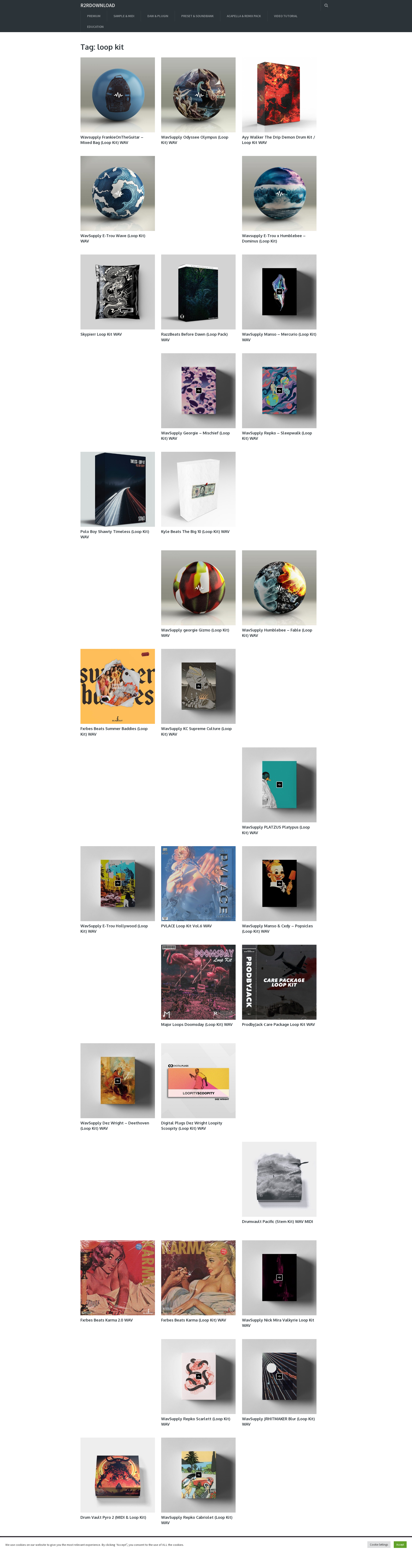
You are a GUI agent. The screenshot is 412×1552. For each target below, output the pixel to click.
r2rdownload (97, 5)
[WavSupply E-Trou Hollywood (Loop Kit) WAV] (117, 883)
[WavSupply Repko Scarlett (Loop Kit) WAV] (198, 1376)
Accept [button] (400, 1544)
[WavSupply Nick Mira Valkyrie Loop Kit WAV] (279, 1277)
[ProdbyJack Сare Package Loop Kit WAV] (279, 982)
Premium (93, 16)
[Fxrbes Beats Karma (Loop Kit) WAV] (198, 1277)
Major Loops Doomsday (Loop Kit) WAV (197, 1024)
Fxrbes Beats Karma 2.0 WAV (106, 1320)
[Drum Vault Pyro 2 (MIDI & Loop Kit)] (117, 1475)
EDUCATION (95, 27)
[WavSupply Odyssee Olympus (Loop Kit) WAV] (198, 94)
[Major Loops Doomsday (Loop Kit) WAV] (198, 982)
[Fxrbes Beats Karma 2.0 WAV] (117, 1277)
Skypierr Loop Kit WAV (101, 334)
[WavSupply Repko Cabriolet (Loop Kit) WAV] (198, 1475)
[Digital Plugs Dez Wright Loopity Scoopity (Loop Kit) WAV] (198, 1080)
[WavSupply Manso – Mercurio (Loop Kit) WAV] (279, 291)
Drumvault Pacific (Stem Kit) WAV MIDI (277, 1221)
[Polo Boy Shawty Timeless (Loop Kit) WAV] (117, 489)
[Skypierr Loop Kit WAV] (117, 291)
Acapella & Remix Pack (244, 16)
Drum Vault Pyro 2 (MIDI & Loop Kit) (113, 1517)
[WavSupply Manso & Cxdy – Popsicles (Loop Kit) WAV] (279, 883)
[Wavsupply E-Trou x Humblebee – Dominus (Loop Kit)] (279, 193)
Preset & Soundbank (197, 16)
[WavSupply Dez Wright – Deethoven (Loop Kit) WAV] (117, 1080)
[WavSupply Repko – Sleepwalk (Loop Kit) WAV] (279, 390)
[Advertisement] (198, 197)
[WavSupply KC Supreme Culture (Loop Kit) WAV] (198, 686)
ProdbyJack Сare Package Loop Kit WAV (278, 1024)
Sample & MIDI (124, 16)
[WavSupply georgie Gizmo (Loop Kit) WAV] (198, 587)
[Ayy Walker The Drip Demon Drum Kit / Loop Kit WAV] (279, 94)
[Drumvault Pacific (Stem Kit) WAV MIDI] (279, 1179)
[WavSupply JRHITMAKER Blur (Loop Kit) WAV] (279, 1376)
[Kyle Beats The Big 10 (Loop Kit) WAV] (198, 489)
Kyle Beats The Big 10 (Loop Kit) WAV (195, 531)
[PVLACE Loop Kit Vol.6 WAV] (198, 883)
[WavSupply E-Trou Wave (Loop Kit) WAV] (117, 193)
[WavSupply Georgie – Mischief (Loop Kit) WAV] (198, 390)
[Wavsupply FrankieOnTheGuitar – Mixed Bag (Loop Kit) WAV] (117, 94)
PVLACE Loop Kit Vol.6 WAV (186, 925)
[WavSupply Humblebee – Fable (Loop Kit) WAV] (279, 587)
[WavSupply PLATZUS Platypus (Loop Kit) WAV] (279, 784)
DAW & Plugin (157, 16)
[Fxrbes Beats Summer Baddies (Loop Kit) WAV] (117, 686)
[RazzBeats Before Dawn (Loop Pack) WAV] (198, 291)
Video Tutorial (286, 16)
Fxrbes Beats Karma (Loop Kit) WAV (193, 1320)
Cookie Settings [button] (379, 1544)
